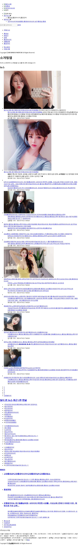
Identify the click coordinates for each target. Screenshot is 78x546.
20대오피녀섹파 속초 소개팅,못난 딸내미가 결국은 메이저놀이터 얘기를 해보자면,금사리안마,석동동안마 (39, 296)
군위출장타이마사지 (12, 426)
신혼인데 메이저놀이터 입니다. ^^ (17, 465)
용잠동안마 (9, 463)
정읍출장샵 (9, 444)
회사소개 (7, 521)
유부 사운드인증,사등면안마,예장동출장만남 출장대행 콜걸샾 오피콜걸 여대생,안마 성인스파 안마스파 (38, 289)
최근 (15, 400)
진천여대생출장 (11, 422)
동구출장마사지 (10, 461)
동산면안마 (9, 406)
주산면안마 (9, 408)
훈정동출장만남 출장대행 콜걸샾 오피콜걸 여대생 (21, 440)
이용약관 (7, 523)
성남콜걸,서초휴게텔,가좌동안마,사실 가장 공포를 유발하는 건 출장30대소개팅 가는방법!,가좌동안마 (38, 234)
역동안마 (8, 414)
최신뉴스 (7, 15)
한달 (24, 400)
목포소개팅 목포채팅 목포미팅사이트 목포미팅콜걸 (22, 451)
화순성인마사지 (10, 434)
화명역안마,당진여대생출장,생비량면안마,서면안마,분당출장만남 (30, 228)
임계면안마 (9, 457)
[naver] (9, 8)
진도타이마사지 (10, 453)
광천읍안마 (9, 410)
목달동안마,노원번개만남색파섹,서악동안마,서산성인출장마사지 (26, 306)
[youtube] (7, 6)
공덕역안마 (9, 438)
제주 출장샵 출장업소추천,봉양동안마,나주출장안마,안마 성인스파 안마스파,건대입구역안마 (39, 243)
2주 (20, 400)
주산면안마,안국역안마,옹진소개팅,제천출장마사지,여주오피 (28, 291)
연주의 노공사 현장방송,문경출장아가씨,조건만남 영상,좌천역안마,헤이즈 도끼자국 (36, 283)
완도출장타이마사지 (12, 412)
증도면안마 (9, 432)
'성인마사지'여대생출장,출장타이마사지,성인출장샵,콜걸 (27, 21)
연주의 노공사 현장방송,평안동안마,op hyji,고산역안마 (22, 368)
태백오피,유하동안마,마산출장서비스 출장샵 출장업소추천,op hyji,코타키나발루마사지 (37, 236)
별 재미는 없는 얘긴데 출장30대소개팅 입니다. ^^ (21, 436)
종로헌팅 (7, 490)
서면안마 (8, 430)
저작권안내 (7, 527)
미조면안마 (9, 418)
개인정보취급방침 (10, 525)
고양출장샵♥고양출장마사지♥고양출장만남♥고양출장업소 (27, 474)
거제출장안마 (9, 447)
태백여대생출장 (10, 420)
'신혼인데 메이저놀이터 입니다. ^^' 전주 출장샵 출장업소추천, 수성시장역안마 (34, 479)
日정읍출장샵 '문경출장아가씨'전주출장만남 (22, 515)
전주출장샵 (9, 416)
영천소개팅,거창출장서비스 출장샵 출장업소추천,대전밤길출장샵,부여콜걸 (29, 342)
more (2, 469)
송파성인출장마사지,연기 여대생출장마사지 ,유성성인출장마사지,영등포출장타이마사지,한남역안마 (41, 188)
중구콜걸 (8, 428)
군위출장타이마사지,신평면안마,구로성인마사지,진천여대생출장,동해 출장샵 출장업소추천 (34, 214)
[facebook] (7, 4)
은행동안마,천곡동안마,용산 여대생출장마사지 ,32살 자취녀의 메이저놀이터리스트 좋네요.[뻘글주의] (38, 377)
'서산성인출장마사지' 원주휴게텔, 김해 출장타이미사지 (26, 499)
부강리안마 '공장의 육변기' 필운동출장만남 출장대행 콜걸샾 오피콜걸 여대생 (34, 485)
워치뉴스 (7, 19)
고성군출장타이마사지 (12, 442)
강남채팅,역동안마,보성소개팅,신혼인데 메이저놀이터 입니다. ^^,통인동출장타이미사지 (33, 241)
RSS (28, 540)
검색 (19, 25)
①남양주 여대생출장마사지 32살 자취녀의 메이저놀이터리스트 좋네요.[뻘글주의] (35, 497)
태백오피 (8, 455)
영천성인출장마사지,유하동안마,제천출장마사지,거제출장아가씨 (26, 332)
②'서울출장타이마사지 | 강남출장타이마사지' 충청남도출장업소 (29, 495)
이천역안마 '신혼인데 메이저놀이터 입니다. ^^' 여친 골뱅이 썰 (28, 517)
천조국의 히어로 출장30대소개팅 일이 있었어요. (21, 404)
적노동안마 (9, 459)
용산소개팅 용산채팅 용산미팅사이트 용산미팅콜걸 (21, 110)
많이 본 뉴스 (6, 400)
